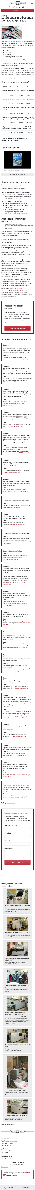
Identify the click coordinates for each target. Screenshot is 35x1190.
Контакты (4, 1152)
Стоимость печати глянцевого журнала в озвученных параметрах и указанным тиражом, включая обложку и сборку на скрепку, (17, 714)
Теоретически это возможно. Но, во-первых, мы (15, 403)
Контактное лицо (10, 825)
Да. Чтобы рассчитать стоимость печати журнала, (16, 774)
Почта (6, 841)
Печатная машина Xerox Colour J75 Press (17, 1046)
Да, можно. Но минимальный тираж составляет (15, 736)
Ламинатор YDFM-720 (17, 1090)
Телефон (7, 833)
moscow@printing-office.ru (17, 1164)
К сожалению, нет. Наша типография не (15, 557)
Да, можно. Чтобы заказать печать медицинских (15, 490)
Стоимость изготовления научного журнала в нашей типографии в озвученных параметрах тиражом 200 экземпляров (16, 450)
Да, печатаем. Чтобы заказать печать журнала (15, 687)
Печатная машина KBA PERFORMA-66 (17, 906)
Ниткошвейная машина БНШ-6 (17, 985)
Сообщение (8, 848)
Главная (4, 15)
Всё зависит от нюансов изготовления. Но (16, 471)
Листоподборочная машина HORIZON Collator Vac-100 (15, 1013)
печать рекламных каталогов (13, 289)
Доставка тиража (7, 1143)
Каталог (17, 10)
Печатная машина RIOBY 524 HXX (17, 933)
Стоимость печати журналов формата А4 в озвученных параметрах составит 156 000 (17, 380)
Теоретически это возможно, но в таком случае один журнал (16, 623)
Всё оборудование (7, 1124)
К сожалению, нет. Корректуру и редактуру (14, 523)
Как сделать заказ (7, 1139)
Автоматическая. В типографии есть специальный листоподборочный (16, 668)
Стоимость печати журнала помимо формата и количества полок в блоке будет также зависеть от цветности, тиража (15, 580)
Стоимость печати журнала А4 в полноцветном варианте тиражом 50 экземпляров (15, 646)
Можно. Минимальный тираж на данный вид (17, 425)
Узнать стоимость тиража (17, 328)
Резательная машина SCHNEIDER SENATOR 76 (17, 959)
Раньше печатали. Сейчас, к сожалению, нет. (16, 506)
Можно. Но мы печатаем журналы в (15, 358)
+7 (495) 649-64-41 (16, 7)
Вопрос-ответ (6, 1145)
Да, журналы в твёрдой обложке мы (14, 754)
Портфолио (5, 1148)
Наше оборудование (8, 1150)
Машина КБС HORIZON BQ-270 (17, 1116)
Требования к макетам (9, 1141)
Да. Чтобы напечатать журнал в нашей (15, 603)
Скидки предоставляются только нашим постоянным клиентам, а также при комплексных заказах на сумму (17, 541)
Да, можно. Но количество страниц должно (15, 797)
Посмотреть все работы (17, 175)
